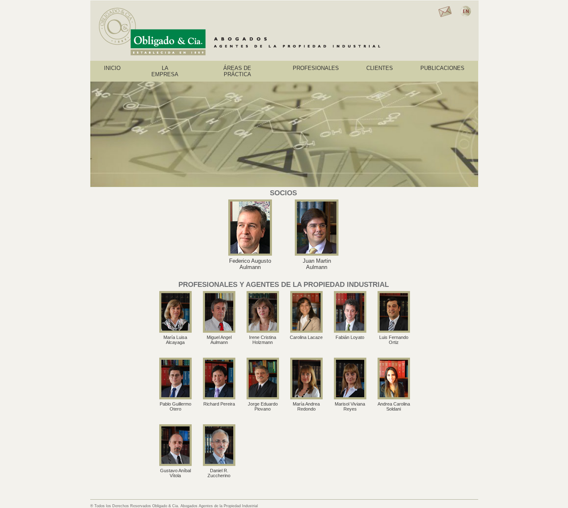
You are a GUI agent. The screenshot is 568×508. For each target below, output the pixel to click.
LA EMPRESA (164, 71)
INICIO (112, 68)
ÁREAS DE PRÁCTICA (237, 71)
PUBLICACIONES (442, 68)
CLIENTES (379, 68)
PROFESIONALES (316, 68)
